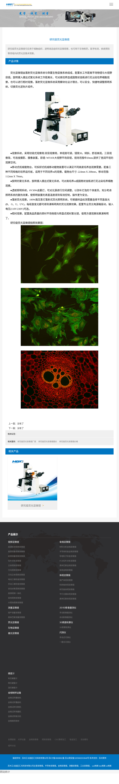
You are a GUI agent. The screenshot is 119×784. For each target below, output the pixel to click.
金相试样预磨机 (14, 712)
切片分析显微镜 (14, 561)
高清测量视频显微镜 (16, 552)
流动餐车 (84, 740)
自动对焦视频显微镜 (16, 589)
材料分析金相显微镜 (68, 547)
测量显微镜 (13, 608)
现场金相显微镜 (66, 570)
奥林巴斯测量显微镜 (16, 617)
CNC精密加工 (60, 740)
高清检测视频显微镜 (16, 547)
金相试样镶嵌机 (14, 702)
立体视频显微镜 (14, 565)
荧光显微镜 (13, 622)
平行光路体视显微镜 (68, 594)
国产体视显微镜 (66, 580)
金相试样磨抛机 (14, 698)
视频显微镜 (13, 542)
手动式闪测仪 (65, 637)
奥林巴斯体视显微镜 (68, 599)
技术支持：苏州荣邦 (98, 758)
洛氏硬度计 (12, 688)
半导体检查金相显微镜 (69, 552)
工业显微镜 (85, 766)
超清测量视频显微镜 (16, 556)
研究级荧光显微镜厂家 (27, 442)
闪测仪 (63, 632)
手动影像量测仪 (66, 613)
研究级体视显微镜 (67, 589)
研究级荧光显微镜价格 (68, 442)
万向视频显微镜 (14, 570)
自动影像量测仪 (66, 617)
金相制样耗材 (13, 721)
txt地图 (108, 766)
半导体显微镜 (50, 766)
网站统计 (5, 772)
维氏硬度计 (12, 683)
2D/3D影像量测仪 (68, 608)
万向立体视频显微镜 (16, 575)
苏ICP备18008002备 (56, 758)
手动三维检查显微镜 (16, 584)
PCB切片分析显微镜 (68, 561)
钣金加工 (73, 740)
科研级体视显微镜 (67, 585)
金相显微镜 (65, 542)
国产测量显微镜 (14, 613)
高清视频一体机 (14, 593)
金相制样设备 (14, 693)
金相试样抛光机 (14, 716)
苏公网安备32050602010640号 (77, 758)
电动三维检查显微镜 (16, 579)
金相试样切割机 (14, 707)
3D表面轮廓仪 (66, 622)
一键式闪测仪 (65, 642)
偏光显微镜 (13, 633)
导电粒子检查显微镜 (68, 556)
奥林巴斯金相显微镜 (68, 565)
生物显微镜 (13, 628)
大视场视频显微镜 (15, 603)
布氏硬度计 (12, 678)
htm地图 (102, 766)
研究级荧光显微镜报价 (47, 442)
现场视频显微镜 (14, 598)
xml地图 (95, 766)
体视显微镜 (65, 575)
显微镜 (40, 766)
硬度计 (11, 673)
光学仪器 (21, 740)
